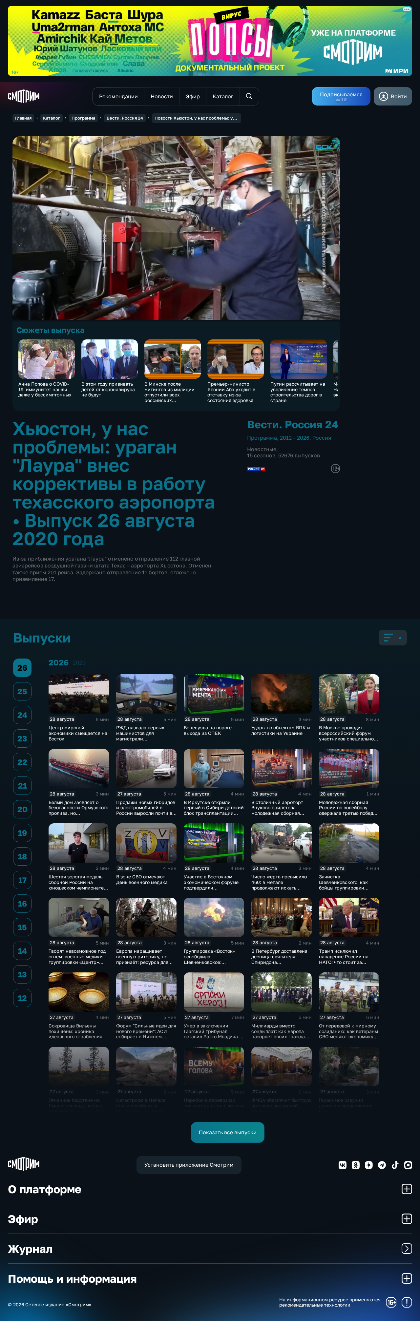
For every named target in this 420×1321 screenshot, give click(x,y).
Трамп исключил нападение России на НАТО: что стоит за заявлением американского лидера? (346, 962)
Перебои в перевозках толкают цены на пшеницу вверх (214, 1105)
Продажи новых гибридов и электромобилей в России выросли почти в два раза (145, 810)
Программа (83, 118)
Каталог (51, 118)
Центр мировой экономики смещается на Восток (78, 733)
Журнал (30, 1248)
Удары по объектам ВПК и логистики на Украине (280, 730)
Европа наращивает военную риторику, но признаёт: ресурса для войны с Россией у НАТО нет (144, 962)
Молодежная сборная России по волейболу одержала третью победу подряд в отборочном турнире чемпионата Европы (347, 816)
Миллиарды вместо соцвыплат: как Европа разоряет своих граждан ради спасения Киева (279, 1034)
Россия (321, 437)
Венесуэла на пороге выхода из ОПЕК (208, 730)
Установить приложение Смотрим (189, 1164)
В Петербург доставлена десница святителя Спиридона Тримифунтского (279, 959)
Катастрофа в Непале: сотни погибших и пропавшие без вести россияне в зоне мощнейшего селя (141, 1111)
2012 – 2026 (294, 437)
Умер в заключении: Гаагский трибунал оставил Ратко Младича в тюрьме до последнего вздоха (213, 1036)
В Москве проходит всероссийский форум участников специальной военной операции (348, 736)
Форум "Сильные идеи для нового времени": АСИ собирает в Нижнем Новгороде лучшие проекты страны (146, 1036)
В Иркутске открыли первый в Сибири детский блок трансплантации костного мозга (214, 810)
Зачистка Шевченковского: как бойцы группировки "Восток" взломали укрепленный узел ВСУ (345, 887)
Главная (23, 118)
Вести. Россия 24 (125, 118)
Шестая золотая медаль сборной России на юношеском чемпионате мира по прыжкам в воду (77, 885)
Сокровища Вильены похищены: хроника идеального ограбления (75, 1031)
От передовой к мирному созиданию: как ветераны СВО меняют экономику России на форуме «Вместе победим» (348, 1036)
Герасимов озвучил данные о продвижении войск (346, 1105)
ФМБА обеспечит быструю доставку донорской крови (281, 1105)
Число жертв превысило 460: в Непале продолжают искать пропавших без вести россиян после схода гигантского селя (279, 890)
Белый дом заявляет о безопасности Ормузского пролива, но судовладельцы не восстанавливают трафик (78, 813)
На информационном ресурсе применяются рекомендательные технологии (330, 1302)
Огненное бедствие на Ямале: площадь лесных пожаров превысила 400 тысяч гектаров (77, 1108)
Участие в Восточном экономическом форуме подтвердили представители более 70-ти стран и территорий (212, 887)
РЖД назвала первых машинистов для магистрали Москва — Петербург (140, 736)
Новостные (261, 449)
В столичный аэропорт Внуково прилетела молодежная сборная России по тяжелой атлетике (277, 813)
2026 (79, 662)
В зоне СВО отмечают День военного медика (142, 879)
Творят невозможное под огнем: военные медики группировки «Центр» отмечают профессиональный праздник (77, 964)
